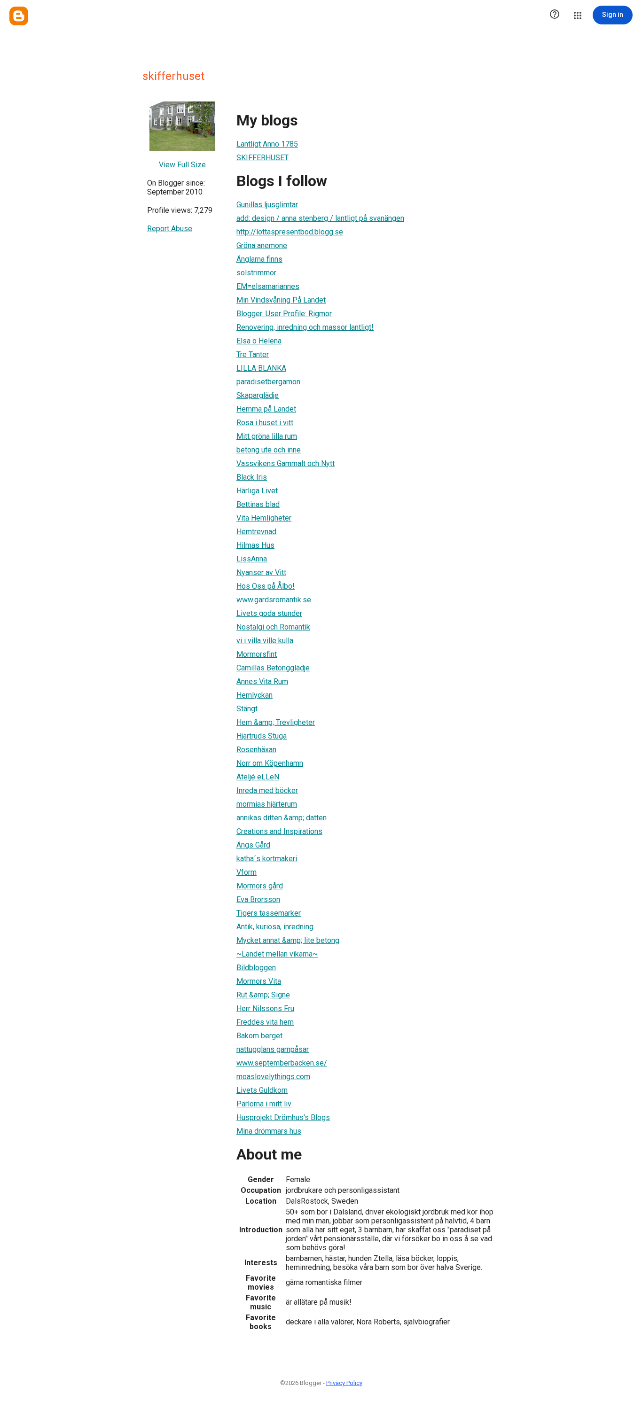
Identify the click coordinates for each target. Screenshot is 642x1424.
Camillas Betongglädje (273, 667)
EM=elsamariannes (267, 286)
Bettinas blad (258, 504)
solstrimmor (256, 272)
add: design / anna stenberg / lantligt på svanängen (320, 218)
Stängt (247, 708)
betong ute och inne (268, 449)
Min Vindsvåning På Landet (281, 300)
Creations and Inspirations (279, 831)
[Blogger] (18, 16)
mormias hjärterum (266, 804)
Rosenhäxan (256, 749)
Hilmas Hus (255, 545)
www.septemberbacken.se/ (281, 1062)
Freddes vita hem (265, 1022)
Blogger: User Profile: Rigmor (284, 313)
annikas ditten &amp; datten (281, 817)
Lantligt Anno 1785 (267, 144)
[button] (554, 15)
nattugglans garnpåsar (272, 1049)
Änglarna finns (259, 259)
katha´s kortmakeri (266, 858)
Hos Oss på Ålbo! (265, 586)
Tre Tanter (252, 354)
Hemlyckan (254, 695)
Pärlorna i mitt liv (263, 1103)
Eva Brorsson (258, 899)
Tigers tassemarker (268, 913)
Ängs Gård (253, 844)
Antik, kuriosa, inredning (274, 926)
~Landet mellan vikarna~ (277, 953)
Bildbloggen (256, 967)
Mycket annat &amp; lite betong (287, 940)
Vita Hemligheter (263, 518)
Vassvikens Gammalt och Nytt (285, 463)
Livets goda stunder (269, 613)
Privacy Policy (344, 1382)
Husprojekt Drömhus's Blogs (283, 1117)
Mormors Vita (258, 981)
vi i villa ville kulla (264, 640)
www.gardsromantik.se (273, 599)
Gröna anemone (261, 245)
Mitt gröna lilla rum (266, 436)
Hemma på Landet (266, 409)
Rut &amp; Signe (263, 994)
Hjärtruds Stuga (261, 735)
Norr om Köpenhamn (269, 763)
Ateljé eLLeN (257, 776)
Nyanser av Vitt (261, 572)
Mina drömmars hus (268, 1131)
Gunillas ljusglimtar (267, 204)
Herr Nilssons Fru (265, 1008)
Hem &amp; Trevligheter (275, 722)
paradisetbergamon (268, 381)
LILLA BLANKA (261, 368)
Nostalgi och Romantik (273, 627)
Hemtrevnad (256, 531)
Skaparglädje (257, 395)
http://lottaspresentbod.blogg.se (289, 231)
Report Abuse (169, 228)
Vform (246, 872)
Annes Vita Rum (262, 681)
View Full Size (182, 164)
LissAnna (251, 558)
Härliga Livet (257, 490)
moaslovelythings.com (273, 1076)
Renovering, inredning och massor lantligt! (305, 327)
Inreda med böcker (267, 790)
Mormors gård (259, 885)
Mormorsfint (256, 654)
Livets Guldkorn (262, 1090)
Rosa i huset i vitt (264, 422)
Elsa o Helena (259, 340)
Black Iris (251, 477)
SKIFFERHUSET (262, 157)
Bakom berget (259, 1035)
